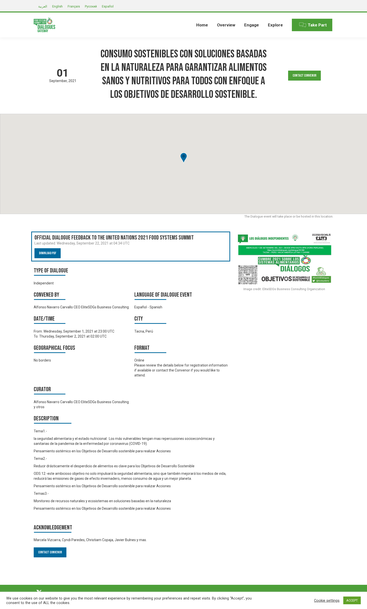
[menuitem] (202, 25)
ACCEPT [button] (352, 600)
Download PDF (47, 253)
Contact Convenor (304, 75)
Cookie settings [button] (327, 600)
